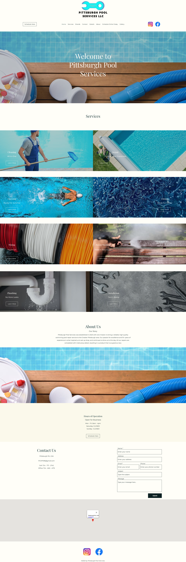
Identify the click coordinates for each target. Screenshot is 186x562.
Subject (120, 471)
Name (120, 448)
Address (121, 456)
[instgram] (150, 24)
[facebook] (157, 24)
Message (121, 478)
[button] (122, 24)
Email (120, 463)
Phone (142, 463)
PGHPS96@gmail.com (46, 461)
